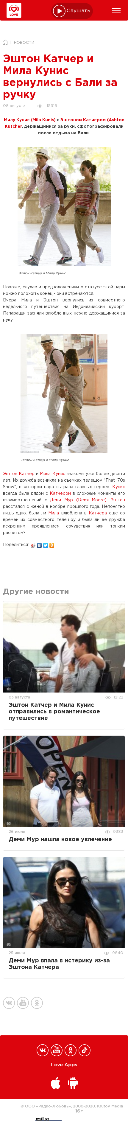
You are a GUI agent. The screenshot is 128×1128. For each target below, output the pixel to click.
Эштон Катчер (19, 474)
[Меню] (116, 10)
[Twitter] (46, 544)
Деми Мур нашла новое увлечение (60, 839)
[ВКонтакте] (39, 544)
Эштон (118, 500)
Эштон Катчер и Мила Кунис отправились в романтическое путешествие (54, 712)
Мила (53, 513)
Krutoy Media (110, 1106)
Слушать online (78, 11)
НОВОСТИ (24, 42)
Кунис (118, 487)
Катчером (60, 493)
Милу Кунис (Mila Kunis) (30, 120)
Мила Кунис (52, 474)
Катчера (98, 513)
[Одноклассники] (52, 544)
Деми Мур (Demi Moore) (78, 500)
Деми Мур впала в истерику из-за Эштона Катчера (59, 964)
